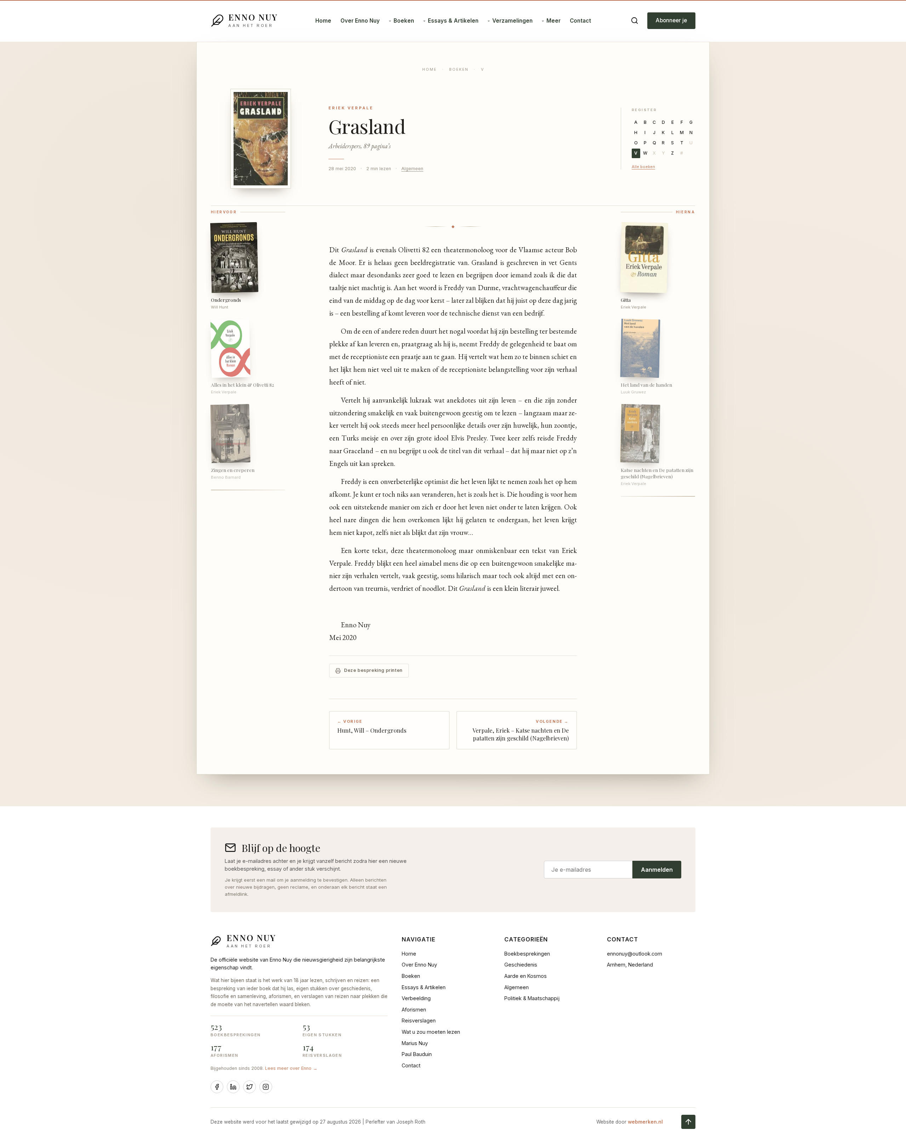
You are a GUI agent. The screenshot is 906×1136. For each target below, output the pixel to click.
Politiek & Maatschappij (532, 998)
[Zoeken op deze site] (634, 20)
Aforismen (414, 1010)
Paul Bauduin (417, 1054)
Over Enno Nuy (360, 20)
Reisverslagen (419, 1020)
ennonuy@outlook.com (634, 954)
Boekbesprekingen (527, 954)
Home (323, 20)
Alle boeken (643, 166)
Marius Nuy (415, 1043)
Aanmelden (657, 869)
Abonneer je (671, 20)
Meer (553, 20)
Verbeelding (416, 998)
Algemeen (412, 168)
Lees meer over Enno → (291, 1068)
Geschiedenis (520, 965)
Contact (580, 20)
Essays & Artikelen (453, 20)
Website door (629, 1122)
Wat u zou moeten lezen (431, 1032)
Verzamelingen (512, 20)
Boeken (404, 20)
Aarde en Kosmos (525, 976)
